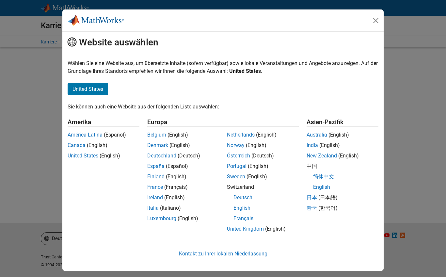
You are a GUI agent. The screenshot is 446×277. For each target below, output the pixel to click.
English (241, 208)
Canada (77, 145)
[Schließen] (376, 20)
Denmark (157, 145)
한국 (312, 208)
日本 (312, 197)
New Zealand (322, 156)
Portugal (237, 166)
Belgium (156, 135)
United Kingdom (245, 229)
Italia (153, 208)
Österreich (238, 156)
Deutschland (161, 156)
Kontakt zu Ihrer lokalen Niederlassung (223, 254)
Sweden (236, 176)
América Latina (85, 135)
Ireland (155, 197)
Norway (236, 145)
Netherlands (241, 135)
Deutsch (242, 197)
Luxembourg (161, 218)
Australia (317, 135)
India (312, 145)
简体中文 (323, 176)
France (155, 187)
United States (83, 156)
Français (243, 218)
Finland (156, 176)
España (156, 166)
